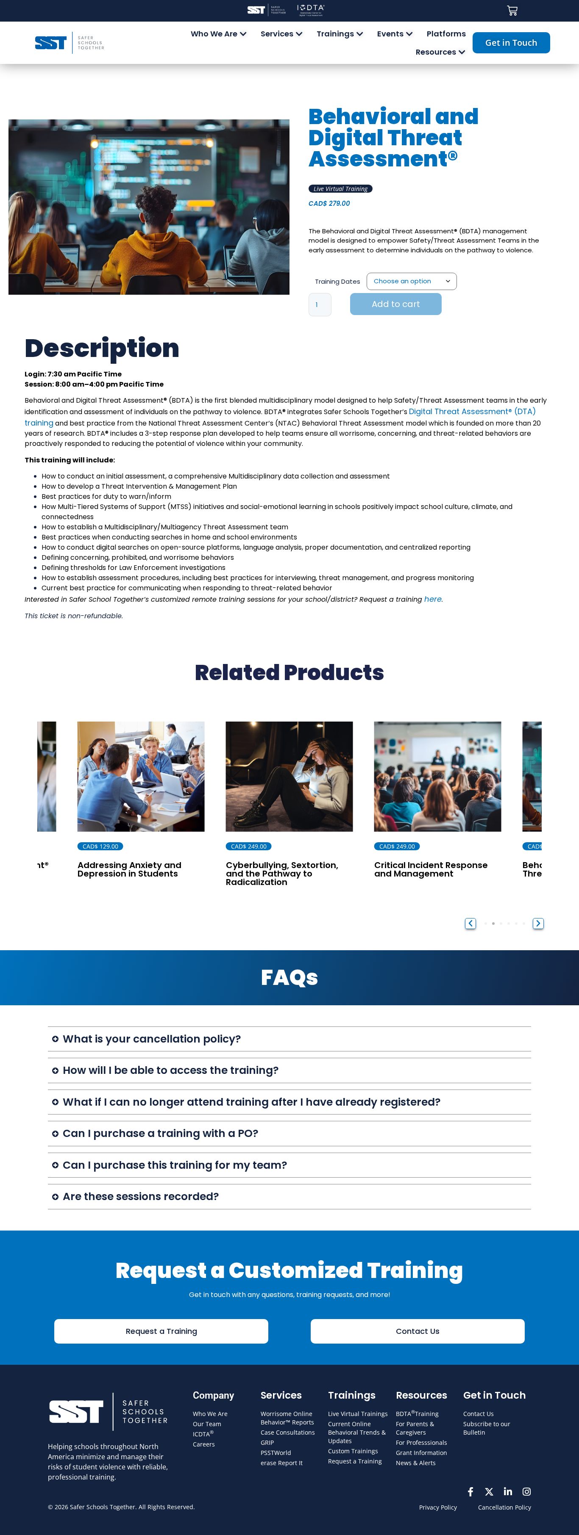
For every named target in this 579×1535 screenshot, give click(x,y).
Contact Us (478, 1414)
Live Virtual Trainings (358, 1414)
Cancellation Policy (504, 1507)
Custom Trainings (353, 1451)
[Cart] (512, 11)
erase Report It (282, 1463)
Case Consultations (288, 1432)
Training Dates (337, 281)
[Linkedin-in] (507, 1491)
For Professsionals (421, 1442)
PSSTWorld (276, 1453)
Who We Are (210, 1414)
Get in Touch (494, 1395)
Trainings (352, 1395)
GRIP (267, 1442)
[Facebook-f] (470, 1491)
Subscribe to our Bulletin (486, 1428)
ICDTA (203, 1433)
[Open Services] (299, 33)
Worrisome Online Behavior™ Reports (287, 1418)
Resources (421, 1395)
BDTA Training (417, 1413)
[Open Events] (409, 33)
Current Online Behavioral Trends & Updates (357, 1432)
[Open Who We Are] (243, 33)
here (433, 599)
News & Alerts (416, 1463)
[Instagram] (526, 1491)
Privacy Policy (438, 1507)
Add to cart (396, 304)
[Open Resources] (462, 52)
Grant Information (421, 1453)
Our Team (207, 1424)
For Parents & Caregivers (415, 1428)
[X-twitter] (489, 1491)
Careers (204, 1444)
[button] (470, 923)
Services (281, 1395)
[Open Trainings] (360, 33)
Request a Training (355, 1461)
